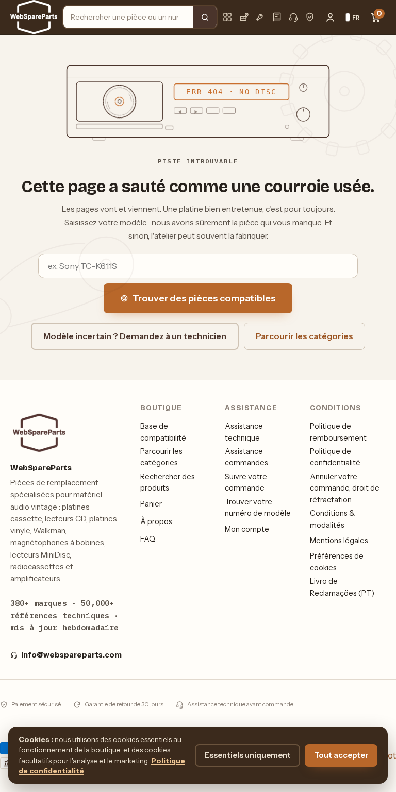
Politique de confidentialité (335, 457)
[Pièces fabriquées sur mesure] (260, 17)
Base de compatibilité (163, 432)
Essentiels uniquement (247, 755)
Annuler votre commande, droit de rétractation (345, 488)
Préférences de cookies (337, 561)
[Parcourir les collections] (227, 17)
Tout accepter (341, 755)
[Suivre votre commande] (244, 17)
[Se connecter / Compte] (330, 17)
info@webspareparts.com (71, 655)
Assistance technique (244, 432)
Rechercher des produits (167, 482)
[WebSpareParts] (33, 17)
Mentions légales (339, 540)
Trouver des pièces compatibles (204, 298)
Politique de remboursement (338, 432)
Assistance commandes (246, 457)
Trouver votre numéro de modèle (258, 507)
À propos (156, 521)
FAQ (147, 539)
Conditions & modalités (332, 519)
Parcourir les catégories (304, 336)
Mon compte (247, 529)
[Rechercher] (205, 17)
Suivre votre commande (246, 482)
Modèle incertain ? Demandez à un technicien (134, 336)
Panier (151, 504)
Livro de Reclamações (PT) (342, 587)
